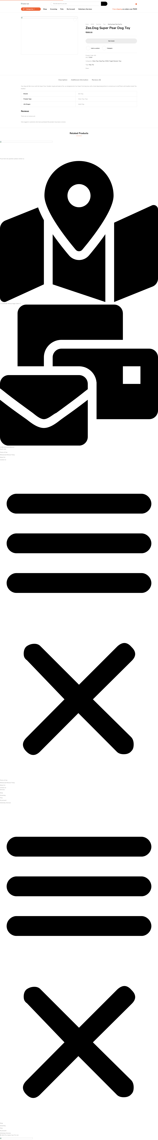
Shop (1, 793)
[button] (79, 620)
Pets (1, 798)
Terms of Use (3, 452)
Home (87, 24)
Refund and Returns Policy (7, 455)
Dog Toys (98, 24)
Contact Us (3, 460)
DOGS (92, 24)
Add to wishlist (95, 48)
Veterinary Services (5, 803)
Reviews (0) (96, 80)
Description (62, 80)
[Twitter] (93, 68)
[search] (104, 4)
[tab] (62, 80)
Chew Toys (95, 61)
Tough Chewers (113, 61)
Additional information (79, 80)
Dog (90, 65)
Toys (104, 24)
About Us (2, 457)
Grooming (3, 795)
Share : (87, 68)
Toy (93, 65)
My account (3, 800)
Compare (109, 48)
